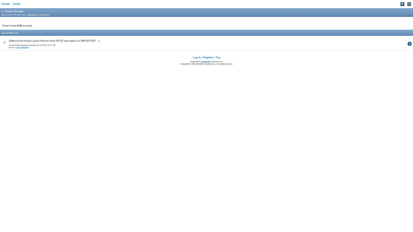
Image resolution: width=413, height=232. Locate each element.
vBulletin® (206, 62)
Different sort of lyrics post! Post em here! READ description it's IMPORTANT (52, 40)
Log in (197, 57)
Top (218, 57)
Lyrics (16, 3)
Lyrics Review (22, 47)
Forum (6, 3)
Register (208, 57)
